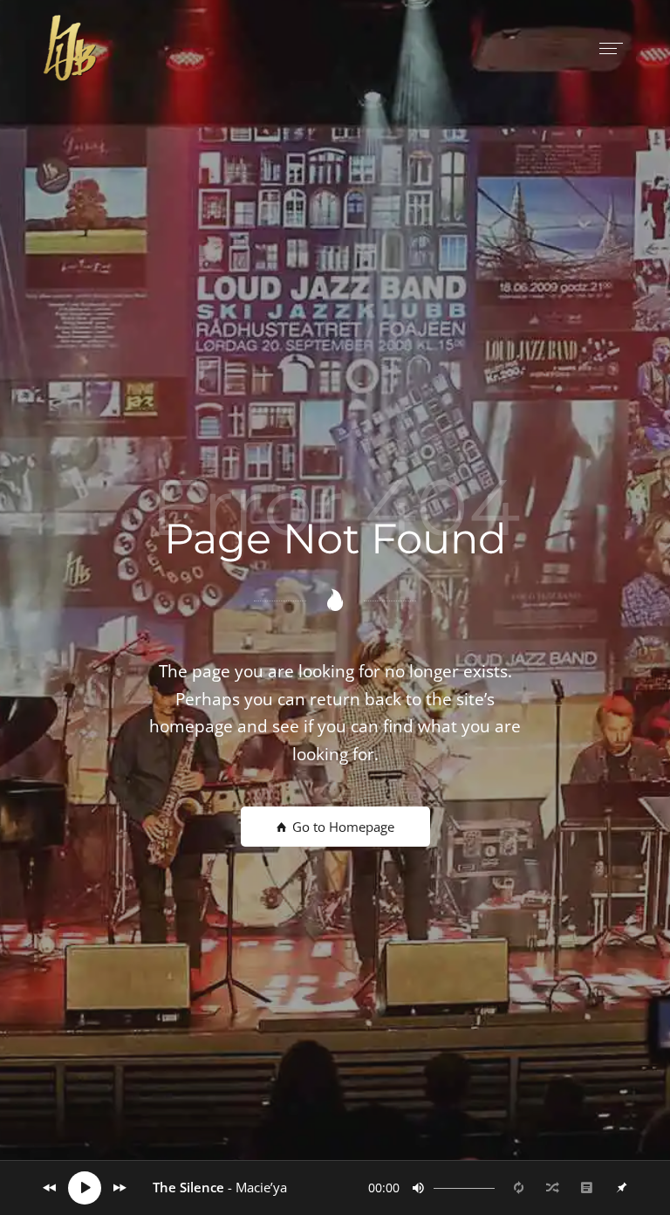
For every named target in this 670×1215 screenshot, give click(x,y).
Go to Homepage (341, 826)
